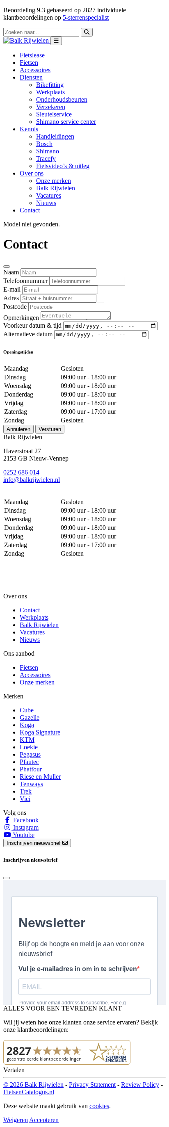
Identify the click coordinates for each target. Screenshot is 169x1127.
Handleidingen (55, 136)
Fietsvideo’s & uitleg (62, 165)
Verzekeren (50, 106)
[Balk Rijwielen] (26, 40)
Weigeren (15, 1119)
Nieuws (46, 202)
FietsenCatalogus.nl (28, 1091)
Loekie (29, 747)
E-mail (12, 289)
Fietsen (29, 62)
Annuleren (18, 429)
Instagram (25, 827)
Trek (26, 791)
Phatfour (31, 769)
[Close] (6, 266)
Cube (27, 710)
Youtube (22, 834)
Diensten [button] (31, 77)
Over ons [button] (31, 173)
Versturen (50, 429)
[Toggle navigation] (56, 41)
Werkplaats (50, 92)
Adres (11, 297)
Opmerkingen (21, 317)
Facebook (25, 820)
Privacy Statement (92, 1084)
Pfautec (29, 761)
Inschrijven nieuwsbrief (34, 843)
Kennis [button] (29, 128)
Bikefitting (50, 84)
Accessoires (35, 69)
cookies (99, 1105)
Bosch (44, 143)
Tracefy (46, 158)
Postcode (15, 306)
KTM (27, 739)
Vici (25, 798)
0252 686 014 (21, 472)
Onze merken (53, 180)
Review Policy (140, 1084)
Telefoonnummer (25, 280)
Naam (11, 272)
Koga (27, 724)
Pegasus (30, 754)
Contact (30, 210)
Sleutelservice (54, 114)
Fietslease (32, 55)
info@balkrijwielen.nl (31, 479)
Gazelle (29, 717)
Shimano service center (66, 121)
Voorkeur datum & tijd (32, 325)
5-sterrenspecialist (86, 17)
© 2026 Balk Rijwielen (33, 1084)
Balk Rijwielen (55, 188)
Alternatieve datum (28, 334)
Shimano (47, 151)
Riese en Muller (40, 776)
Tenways (31, 783)
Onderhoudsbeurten (61, 99)
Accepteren (44, 1119)
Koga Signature (40, 732)
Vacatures (48, 195)
